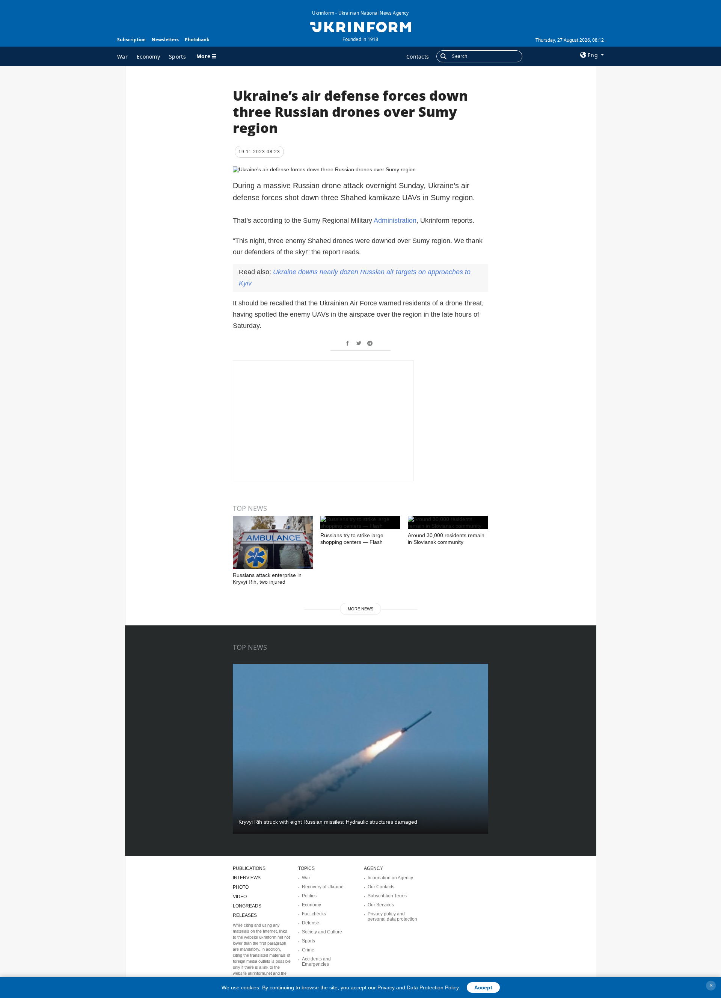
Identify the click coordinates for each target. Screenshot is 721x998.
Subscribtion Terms (387, 895)
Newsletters (165, 39)
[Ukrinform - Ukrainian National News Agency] (360, 26)
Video (240, 896)
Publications (249, 868)
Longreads (247, 906)
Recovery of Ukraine (323, 886)
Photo (241, 887)
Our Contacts (381, 886)
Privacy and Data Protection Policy (418, 987)
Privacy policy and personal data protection (392, 916)
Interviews (247, 877)
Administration (395, 220)
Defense (310, 923)
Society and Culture (322, 932)
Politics (309, 895)
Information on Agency (390, 877)
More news (360, 609)
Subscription (131, 39)
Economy (148, 56)
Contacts (417, 56)
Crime (308, 950)
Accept (483, 987)
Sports (177, 56)
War (122, 56)
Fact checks (314, 913)
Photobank (197, 39)
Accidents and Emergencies (316, 961)
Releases (245, 915)
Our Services (381, 904)
